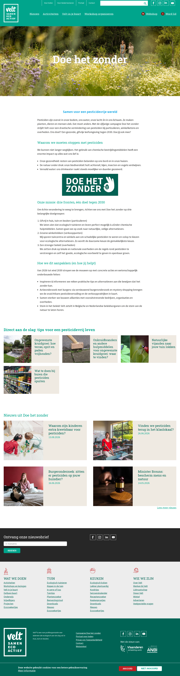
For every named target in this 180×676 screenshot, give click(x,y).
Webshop (151, 13)
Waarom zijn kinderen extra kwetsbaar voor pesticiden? (65, 429)
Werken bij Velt (140, 586)
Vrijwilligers (9, 600)
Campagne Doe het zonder (88, 633)
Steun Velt (138, 593)
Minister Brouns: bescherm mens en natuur (152, 475)
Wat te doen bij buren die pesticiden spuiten (45, 376)
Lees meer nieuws (166, 507)
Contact (92, 3)
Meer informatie (27, 670)
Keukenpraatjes (97, 600)
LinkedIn (166, 3)
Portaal (81, 3)
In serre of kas (54, 589)
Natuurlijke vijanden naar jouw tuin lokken (163, 343)
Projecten (8, 603)
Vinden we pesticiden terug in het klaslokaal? (156, 428)
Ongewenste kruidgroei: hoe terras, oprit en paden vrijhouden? (45, 347)
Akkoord (127, 668)
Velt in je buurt (71, 13)
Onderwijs (9, 596)
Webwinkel (81, 646)
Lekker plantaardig (99, 586)
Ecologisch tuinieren (57, 582)
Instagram (159, 3)
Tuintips (51, 593)
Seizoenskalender (98, 593)
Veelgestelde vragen (143, 603)
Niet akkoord (149, 668)
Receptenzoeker (98, 596)
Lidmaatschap (140, 589)
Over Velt (137, 582)
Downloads (52, 603)
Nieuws (34, 13)
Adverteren (138, 600)
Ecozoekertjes (11, 607)
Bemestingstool (55, 600)
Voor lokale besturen (65, 3)
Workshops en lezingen (15, 586)
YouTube (172, 3)
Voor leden (48, 3)
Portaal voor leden (84, 636)
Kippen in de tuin (55, 586)
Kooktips (94, 589)
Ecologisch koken (98, 582)
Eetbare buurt (10, 593)
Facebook (153, 3)
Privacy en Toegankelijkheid (89, 639)
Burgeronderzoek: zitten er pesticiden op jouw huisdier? (66, 475)
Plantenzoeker (54, 596)
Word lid (171, 13)
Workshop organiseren (98, 13)
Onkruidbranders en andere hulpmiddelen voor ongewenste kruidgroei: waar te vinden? (105, 348)
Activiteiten (51, 13)
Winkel (136, 596)
